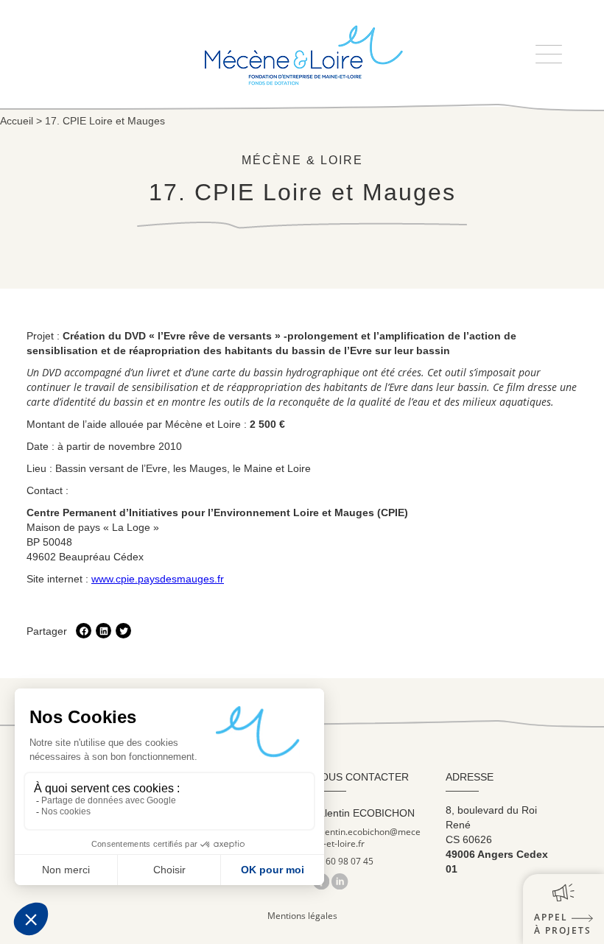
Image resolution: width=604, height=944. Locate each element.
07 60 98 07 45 (343, 861)
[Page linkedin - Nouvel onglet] (339, 881)
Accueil (16, 121)
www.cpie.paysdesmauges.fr (157, 579)
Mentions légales (302, 915)
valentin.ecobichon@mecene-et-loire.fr (367, 838)
